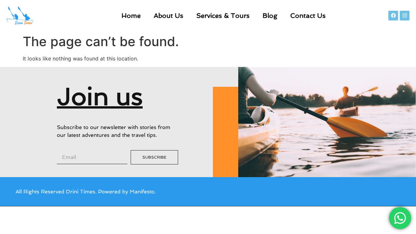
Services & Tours (223, 16)
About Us (168, 16)
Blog (270, 16)
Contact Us (308, 16)
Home (131, 16)
